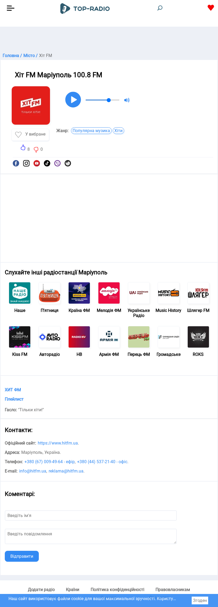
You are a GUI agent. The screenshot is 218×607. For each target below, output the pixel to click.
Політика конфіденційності (117, 589)
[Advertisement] (109, 40)
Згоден (200, 600)
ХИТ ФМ (13, 389)
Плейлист (14, 399)
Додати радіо (41, 589)
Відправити (21, 556)
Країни (72, 589)
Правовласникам (173, 589)
